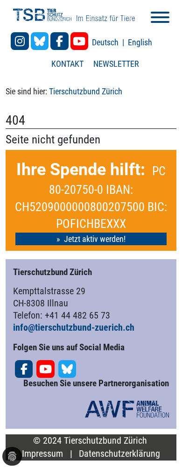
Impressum (42, 453)
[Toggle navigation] (160, 19)
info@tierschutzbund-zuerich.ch (73, 327)
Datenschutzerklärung (119, 453)
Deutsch (106, 42)
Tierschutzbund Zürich (85, 91)
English (140, 42)
